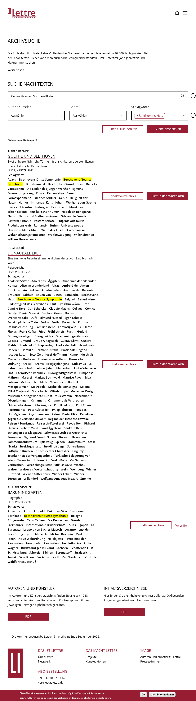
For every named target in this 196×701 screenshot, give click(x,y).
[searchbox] (36, 115)
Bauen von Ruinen (49, 295)
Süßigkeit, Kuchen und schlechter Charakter (38, 451)
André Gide (70, 285)
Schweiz (34, 552)
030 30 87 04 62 (54, 678)
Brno (85, 304)
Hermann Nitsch (46, 350)
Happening (45, 345)
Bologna (76, 516)
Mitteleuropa (59, 391)
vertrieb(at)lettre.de (50, 682)
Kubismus (79, 364)
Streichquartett (30, 446)
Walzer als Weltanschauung (39, 469)
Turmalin (23, 460)
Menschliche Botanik (64, 382)
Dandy (12, 313)
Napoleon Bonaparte (76, 211)
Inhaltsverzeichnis (122, 196)
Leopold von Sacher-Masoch (42, 529)
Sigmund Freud (34, 437)
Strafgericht (82, 552)
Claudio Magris (59, 308)
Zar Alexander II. (48, 557)
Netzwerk (44, 661)
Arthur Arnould (34, 511)
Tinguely (78, 451)
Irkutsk (73, 525)
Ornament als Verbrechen (66, 400)
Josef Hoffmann (56, 354)
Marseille (41, 534)
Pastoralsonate (44, 221)
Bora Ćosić (16, 248)
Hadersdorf (28, 345)
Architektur (31, 290)
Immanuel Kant (42, 202)
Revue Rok (74, 423)
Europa (83, 322)
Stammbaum (76, 442)
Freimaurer (15, 525)
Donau (69, 313)
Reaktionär (33, 543)
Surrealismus (76, 446)
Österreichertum (19, 405)
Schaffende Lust (82, 548)
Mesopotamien (18, 387)
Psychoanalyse (39, 414)
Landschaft (25, 368)
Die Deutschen (58, 520)
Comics (90, 308)
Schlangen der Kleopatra (25, 432)
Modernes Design (82, 391)
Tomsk (12, 557)
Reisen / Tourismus (21, 423)
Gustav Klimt (69, 341)
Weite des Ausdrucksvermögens (63, 230)
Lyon (29, 534)
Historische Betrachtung (31, 166)
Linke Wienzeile (85, 368)
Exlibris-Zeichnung (20, 327)
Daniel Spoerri (29, 313)
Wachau (80, 465)
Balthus (27, 295)
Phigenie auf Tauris (70, 221)
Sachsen (62, 548)
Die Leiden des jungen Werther (48, 189)
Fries (41, 331)
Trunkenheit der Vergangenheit (30, 455)
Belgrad (70, 299)
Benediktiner (87, 299)
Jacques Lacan (17, 354)
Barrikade (14, 516)
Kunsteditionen (96, 661)
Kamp (74, 354)
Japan (84, 525)
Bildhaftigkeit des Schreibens (28, 304)
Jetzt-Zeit (36, 354)
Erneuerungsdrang (20, 193)
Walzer (12, 469)
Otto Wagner (42, 405)
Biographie (15, 498)
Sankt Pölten (73, 428)
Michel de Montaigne (63, 387)
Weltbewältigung (59, 234)
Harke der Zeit (66, 345)
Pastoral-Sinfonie (19, 221)
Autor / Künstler (19, 107)
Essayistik (68, 322)
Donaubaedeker (24, 253)
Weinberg (77, 469)
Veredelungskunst (39, 465)
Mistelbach (39, 391)
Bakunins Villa (57, 511)
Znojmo (85, 478)
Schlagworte (140, 107)
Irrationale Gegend (74, 350)
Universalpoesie (72, 225)
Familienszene (46, 327)
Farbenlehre (55, 193)
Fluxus (12, 331)
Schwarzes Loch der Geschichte (65, 432)
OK (143, 694)
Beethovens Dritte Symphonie (40, 179)
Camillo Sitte (16, 308)
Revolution (51, 543)
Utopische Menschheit (23, 230)
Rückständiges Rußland (37, 548)
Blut (53, 304)
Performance (16, 409)
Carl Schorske (37, 308)
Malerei (26, 377)
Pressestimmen (150, 661)
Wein (64, 469)
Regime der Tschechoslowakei (69, 419)
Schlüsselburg (17, 552)
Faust (70, 193)
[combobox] (36, 115)
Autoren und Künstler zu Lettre (160, 657)
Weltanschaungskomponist (26, 234)
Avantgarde (71, 290)
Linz (10, 373)
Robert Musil (29, 428)
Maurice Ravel (72, 377)
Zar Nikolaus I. (72, 557)
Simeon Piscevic (58, 437)
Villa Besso (26, 557)
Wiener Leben (62, 474)
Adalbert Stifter (18, 281)
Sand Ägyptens (51, 428)
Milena (85, 387)
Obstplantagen (18, 400)
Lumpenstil (86, 373)
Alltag (56, 285)
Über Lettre (45, 657)
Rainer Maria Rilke (64, 414)
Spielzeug (46, 442)
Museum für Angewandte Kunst (30, 396)
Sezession (14, 437)
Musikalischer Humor (44, 211)
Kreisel (27, 364)
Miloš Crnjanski (18, 391)
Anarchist (14, 511)
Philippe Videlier (20, 487)
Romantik (40, 225)
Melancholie (29, 382)
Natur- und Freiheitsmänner (38, 216)
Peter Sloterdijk (38, 409)
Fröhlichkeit (56, 331)
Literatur (26, 207)
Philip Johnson (62, 409)
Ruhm (54, 225)
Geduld (82, 331)
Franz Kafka (27, 331)
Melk (43, 382)
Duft (34, 318)
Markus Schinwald (47, 377)
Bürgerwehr (16, 520)
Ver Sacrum (78, 460)
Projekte (91, 657)
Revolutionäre (71, 543)
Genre (73, 107)
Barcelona (77, 511)
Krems (39, 364)
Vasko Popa (59, 460)
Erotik (55, 322)
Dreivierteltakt (18, 318)
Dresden (76, 520)
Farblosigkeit (67, 327)
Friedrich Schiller (44, 198)
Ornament (38, 400)
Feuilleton (85, 327)
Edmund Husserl (50, 318)
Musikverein (63, 396)
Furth (70, 331)
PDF (28, 616)
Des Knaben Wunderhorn (65, 184)
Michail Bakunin (61, 534)
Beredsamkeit (35, 184)
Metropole (38, 387)
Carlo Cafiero (36, 520)
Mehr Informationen (162, 694)
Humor (23, 202)
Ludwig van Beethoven (51, 207)
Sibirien (48, 552)
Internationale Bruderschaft (45, 525)
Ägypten (54, 281)
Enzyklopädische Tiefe (23, 322)
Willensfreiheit (84, 234)
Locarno (70, 529)
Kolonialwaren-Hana (52, 359)
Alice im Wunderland (34, 285)
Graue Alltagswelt (45, 341)
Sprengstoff (64, 552)
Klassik (12, 207)
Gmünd (25, 341)
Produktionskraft (19, 225)
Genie (63, 198)
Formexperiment (19, 198)
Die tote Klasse (52, 313)
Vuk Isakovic (63, 465)
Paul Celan (83, 405)
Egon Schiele (73, 318)
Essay (11, 166)
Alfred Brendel (19, 151)
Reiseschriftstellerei (50, 423)
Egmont (77, 189)
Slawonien (79, 437)
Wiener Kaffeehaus (36, 474)
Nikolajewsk (56, 539)
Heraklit (27, 350)
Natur (12, 216)
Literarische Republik (30, 373)
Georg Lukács (43, 336)
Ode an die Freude (73, 216)
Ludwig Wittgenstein (62, 373)
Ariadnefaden (51, 290)
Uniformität (41, 460)
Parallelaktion (63, 405)
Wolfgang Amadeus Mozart (59, 478)
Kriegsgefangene (57, 364)
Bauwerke (72, 295)
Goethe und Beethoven (31, 156)
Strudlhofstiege (54, 446)
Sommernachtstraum (22, 442)
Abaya (12, 179)
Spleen (60, 442)
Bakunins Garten (25, 492)
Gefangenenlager (20, 336)
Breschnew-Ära (69, 304)
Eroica (40, 193)
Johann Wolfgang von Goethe (75, 202)
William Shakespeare (22, 239)
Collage (77, 308)
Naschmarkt (83, 396)
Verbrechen (16, 465)
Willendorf (31, 478)
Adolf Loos (38, 281)
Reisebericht (16, 267)
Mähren (13, 377)
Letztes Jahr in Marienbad (53, 368)
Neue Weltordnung (31, 539)
